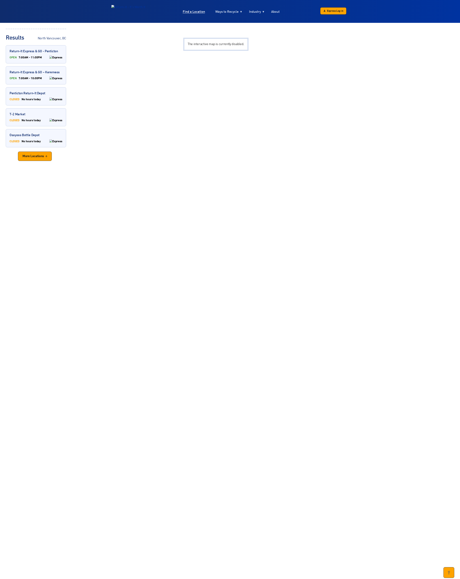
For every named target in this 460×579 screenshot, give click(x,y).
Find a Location (194, 11)
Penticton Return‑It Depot (27, 96)
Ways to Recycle (227, 11)
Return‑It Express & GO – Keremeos (35, 75)
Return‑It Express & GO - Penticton (34, 54)
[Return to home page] (128, 11)
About (275, 11)
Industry (255, 11)
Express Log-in (335, 11)
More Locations (33, 156)
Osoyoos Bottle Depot (25, 138)
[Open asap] (448, 572)
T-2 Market (25, 117)
